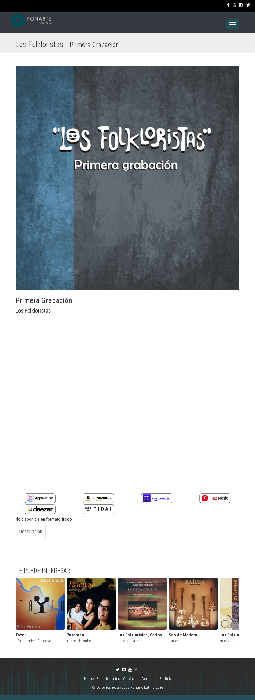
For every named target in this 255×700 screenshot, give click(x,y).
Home (89, 678)
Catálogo (131, 678)
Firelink (165, 678)
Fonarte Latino (108, 678)
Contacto (149, 678)
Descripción (30, 532)
